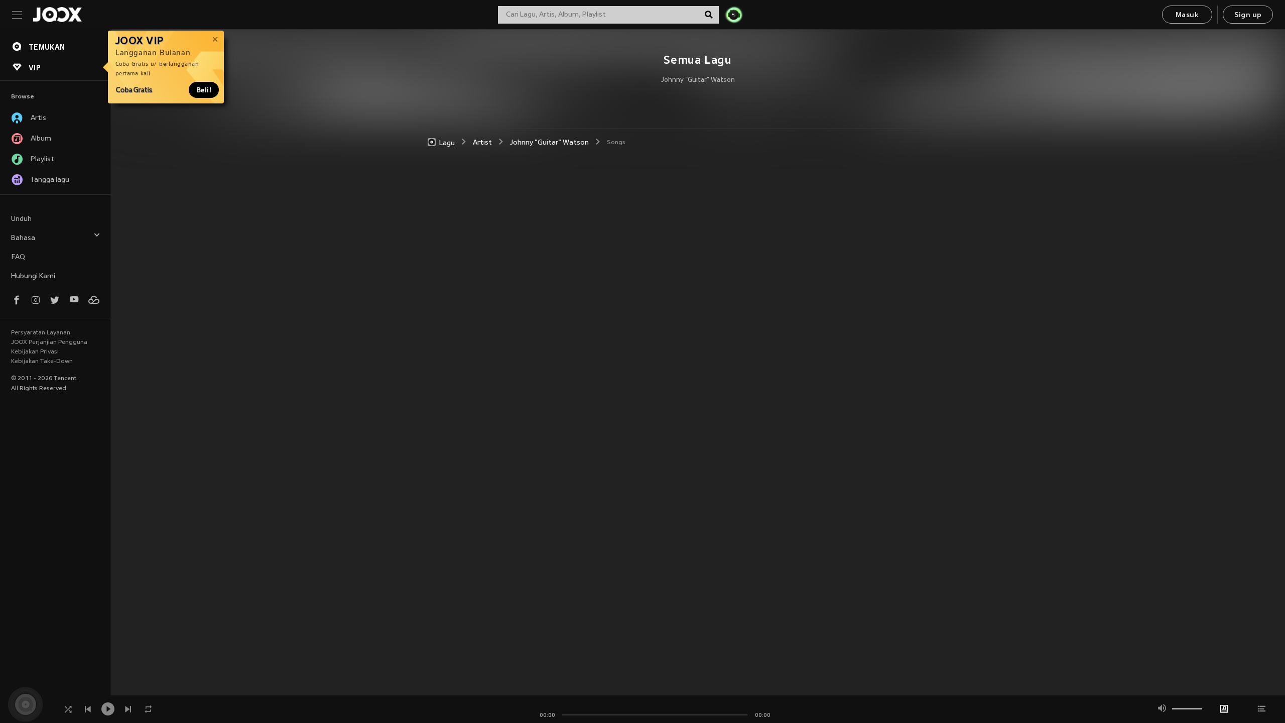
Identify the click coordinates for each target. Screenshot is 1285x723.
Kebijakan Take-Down (42, 361)
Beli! (203, 90)
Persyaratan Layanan (40, 332)
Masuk (1187, 15)
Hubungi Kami (33, 276)
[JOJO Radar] (734, 15)
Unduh (21, 219)
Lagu (447, 143)
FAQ (18, 257)
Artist (482, 143)
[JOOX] (57, 14)
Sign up (1248, 15)
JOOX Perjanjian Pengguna (49, 342)
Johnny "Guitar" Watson (698, 80)
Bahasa (23, 238)
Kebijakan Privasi (35, 351)
